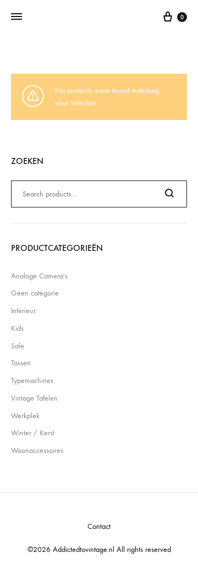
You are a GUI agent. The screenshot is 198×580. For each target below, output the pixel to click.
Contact (99, 526)
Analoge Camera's (39, 276)
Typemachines (32, 380)
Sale (17, 346)
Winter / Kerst (32, 432)
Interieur (23, 310)
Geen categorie (35, 293)
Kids (17, 328)
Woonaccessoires (37, 450)
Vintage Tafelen (34, 398)
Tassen (21, 363)
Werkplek (25, 415)
